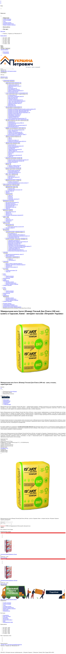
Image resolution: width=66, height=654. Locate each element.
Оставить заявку (6, 397)
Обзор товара (6, 399)
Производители (6, 278)
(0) (1, 388)
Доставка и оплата (7, 22)
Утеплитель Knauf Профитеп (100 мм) (9, 580)
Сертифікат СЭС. (4, 448)
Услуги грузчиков (7, 20)
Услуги (4, 274)
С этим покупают (7, 404)
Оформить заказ (4, 76)
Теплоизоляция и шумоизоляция (10, 305)
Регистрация (6, 51)
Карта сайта (5, 609)
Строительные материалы (9, 304)
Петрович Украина (7, 303)
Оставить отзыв (4, 450)
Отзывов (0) (5, 403)
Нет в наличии (4, 557)
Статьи (4, 279)
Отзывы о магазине (7, 285)
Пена (4, 621)
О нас (4, 21)
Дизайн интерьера (7, 19)
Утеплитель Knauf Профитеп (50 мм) (9, 554)
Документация (6, 402)
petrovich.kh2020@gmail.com (15, 644)
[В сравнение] (2, 389)
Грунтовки (5, 617)
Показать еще (3, 585)
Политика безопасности (8, 23)
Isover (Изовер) (13, 391)
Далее (2, 527)
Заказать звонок (12, 71)
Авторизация (6, 53)
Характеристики (6, 400)
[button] (3, 31)
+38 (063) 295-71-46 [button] (5, 644)
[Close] (1, 453)
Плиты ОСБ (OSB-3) (7, 619)
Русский (2, 48)
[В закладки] (1, 389)
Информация (6, 280)
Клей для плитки (7, 616)
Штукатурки (6, 618)
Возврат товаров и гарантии (9, 24)
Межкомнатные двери (8, 622)
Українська (8, 48)
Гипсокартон (6, 615)
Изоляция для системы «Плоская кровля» (12, 306)
